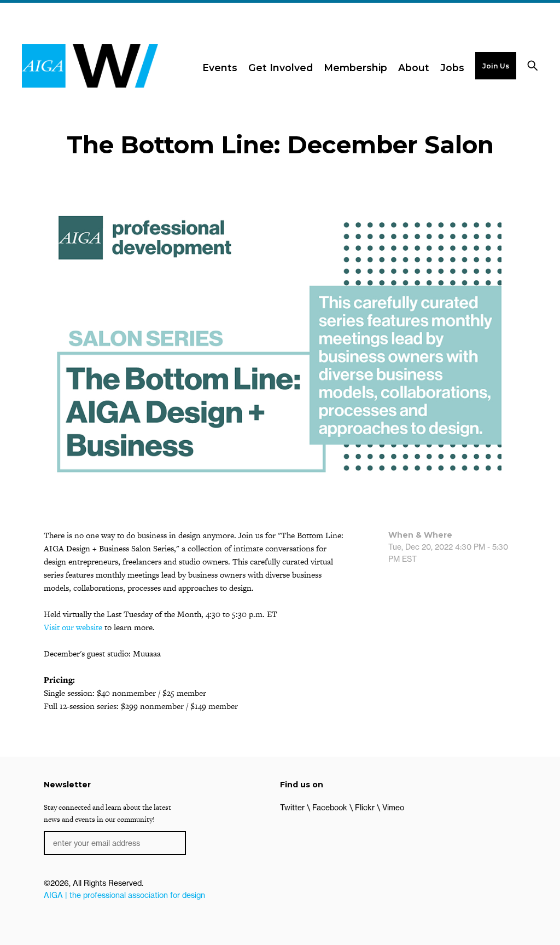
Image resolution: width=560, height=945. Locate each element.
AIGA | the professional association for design (124, 895)
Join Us (495, 66)
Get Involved (280, 67)
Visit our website (73, 627)
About (413, 67)
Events (219, 67)
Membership (355, 67)
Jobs (452, 67)
